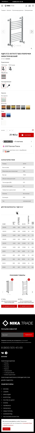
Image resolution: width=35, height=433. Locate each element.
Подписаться (28, 334)
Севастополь (8, 411)
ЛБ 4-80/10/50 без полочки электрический (9, 302)
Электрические (29, 10)
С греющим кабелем (9, 372)
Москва (6, 389)
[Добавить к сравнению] (12, 279)
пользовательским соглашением (22, 342)
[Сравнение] (29, 5)
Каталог (9, 10)
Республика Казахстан (11, 416)
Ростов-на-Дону (9, 400)
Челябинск (7, 405)
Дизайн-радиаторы (7, 380)
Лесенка (6, 363)
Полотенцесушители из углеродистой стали (15, 377)
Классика (6, 366)
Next (32, 292)
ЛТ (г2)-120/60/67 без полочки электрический (26, 302)
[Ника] (17, 323)
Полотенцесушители (17, 10)
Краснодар (7, 394)
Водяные (6, 368)
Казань (5, 402)
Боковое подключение (9, 374)
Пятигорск (7, 408)
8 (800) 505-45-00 (12, 347)
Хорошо (6, 428)
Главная (3, 10)
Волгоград (6, 397)
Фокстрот (6, 365)
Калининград (7, 414)
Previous (2, 292)
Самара (5, 391)
